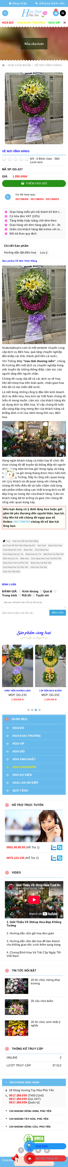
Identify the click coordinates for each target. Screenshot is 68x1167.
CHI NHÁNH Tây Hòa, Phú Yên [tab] (28, 1118)
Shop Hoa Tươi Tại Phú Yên (15, 563)
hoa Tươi (42, 545)
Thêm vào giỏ (36, 183)
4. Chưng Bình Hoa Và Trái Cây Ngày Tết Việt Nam (34, 954)
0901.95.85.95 (16, 847)
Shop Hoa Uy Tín (33, 554)
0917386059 (22, 199)
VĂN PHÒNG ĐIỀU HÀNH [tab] (24, 1082)
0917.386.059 (18, 1095)
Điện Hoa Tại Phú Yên (53, 554)
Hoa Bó (7, 22)
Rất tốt (26, 595)
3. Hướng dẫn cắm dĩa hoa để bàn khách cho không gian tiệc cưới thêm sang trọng (34, 943)
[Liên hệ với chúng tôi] (53, 847)
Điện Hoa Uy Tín (10, 558)
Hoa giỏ (19, 751)
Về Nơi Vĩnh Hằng (48, 65)
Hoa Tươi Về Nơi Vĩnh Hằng (25, 541)
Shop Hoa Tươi (55, 545)
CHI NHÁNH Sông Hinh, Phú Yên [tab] (30, 1111)
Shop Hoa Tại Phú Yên (41, 563)
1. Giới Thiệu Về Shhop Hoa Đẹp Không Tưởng (34, 924)
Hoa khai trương (31, 22)
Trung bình (9, 595)
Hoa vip (54, 22)
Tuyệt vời (42, 595)
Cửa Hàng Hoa (41, 550)
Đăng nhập (19, 3)
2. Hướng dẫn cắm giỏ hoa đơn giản (30, 933)
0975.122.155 (16, 857)
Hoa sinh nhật (24, 759)
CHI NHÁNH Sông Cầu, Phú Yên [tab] (30, 1126)
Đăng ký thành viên (52, 3)
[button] (28, 710)
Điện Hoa (24, 558)
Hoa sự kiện (22, 774)
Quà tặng (20, 790)
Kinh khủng (30, 591)
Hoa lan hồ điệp (26, 782)
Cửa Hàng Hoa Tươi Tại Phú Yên (46, 558)
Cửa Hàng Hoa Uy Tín (13, 554)
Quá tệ (47, 591)
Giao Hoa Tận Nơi (38, 567)
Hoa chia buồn (20, 65)
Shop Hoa (28, 550)
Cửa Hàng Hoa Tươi (12, 550)
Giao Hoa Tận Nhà (11, 571)
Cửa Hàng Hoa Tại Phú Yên (15, 567)
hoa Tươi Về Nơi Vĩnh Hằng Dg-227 (19, 545)
